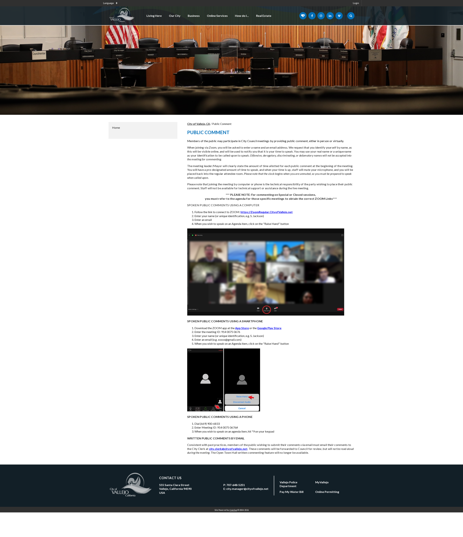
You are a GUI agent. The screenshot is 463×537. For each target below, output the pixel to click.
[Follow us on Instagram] (321, 15)
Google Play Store (269, 328)
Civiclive (233, 510)
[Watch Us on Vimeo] (339, 15)
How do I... (242, 15)
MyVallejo (322, 482)
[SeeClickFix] (303, 15)
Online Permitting (327, 491)
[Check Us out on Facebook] (312, 15)
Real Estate (263, 15)
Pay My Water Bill (291, 491)
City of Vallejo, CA (198, 123)
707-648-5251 (235, 485)
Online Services (217, 15)
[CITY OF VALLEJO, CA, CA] (122, 15)
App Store (242, 328)
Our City (174, 15)
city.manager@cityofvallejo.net (247, 488)
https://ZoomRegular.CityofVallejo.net (267, 212)
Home (116, 127)
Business (194, 15)
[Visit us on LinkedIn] (330, 15)
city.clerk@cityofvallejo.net (228, 448)
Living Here (154, 15)
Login (356, 3)
